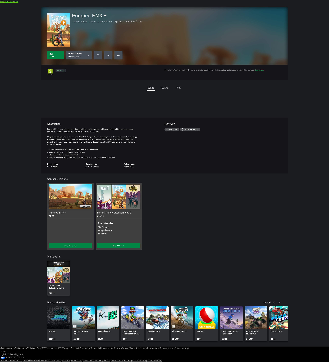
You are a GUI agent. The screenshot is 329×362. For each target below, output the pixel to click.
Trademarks (88, 360)
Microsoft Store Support (156, 348)
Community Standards (90, 348)
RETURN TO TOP (70, 245)
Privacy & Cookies (47, 360)
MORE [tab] (178, 88)
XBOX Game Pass (33, 348)
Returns (170, 348)
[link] (58, 278)
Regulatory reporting (152, 360)
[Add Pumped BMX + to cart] (108, 55)
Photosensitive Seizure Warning (114, 348)
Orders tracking (182, 348)
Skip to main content (9, 1)
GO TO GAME (118, 245)
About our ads (117, 360)
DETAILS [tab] (151, 88)
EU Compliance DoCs (133, 360)
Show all (267, 302)
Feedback (75, 348)
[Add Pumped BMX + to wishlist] (98, 55)
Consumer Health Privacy (11, 360)
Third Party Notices (101, 360)
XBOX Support (64, 348)
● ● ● (118, 55)
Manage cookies (63, 360)
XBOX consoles (6, 348)
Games (3, 351)
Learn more (259, 70)
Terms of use (76, 360)
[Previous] (274, 302)
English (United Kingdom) (11, 354)
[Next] (279, 302)
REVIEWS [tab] (164, 88)
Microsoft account (137, 348)
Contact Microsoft (31, 360)
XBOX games (19, 348)
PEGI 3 (59, 70)
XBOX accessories (49, 348)
